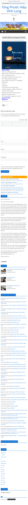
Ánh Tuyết (3, 482)
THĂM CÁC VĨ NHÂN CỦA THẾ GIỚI (9, 192)
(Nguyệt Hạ (3, 452)
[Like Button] (3, 105)
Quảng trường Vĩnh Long (14, 320)
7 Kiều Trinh (3, 457)
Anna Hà (3, 484)
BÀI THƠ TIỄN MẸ (16, 386)
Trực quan (22, 119)
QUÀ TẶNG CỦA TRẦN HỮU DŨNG (16, 420)
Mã (26, 119)
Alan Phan (3, 461)
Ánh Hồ (2, 471)
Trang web (3, 157)
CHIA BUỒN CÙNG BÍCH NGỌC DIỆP (19, 399)
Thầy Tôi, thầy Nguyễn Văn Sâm (9, 182)
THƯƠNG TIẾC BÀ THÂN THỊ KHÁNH (18, 366)
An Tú (2, 467)
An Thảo (3, 465)
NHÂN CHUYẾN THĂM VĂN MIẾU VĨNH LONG (16, 364)
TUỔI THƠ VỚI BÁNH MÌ (18, 426)
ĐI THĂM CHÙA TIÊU (14, 330)
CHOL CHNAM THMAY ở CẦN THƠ (17, 347)
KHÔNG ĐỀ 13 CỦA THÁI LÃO (18, 327)
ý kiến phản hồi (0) (20, 40)
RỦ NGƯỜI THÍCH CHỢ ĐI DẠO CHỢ (17, 316)
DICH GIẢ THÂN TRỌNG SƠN (18, 334)
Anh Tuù (3, 480)
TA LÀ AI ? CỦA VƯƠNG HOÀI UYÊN (10, 179)
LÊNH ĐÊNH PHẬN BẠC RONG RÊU (17, 351)
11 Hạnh (3, 455)
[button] (2, 122)
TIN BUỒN (13, 401)
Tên (2, 141)
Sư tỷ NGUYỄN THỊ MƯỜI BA (8, 185)
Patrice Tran (3, 410)
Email (2, 149)
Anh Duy (3, 469)
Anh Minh (3, 474)
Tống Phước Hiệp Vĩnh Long (14, 9)
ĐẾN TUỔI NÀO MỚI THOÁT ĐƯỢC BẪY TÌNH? (12, 189)
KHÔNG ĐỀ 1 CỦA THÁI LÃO (12, 362)
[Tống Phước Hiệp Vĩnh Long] (2, 31)
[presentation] (2, 122)
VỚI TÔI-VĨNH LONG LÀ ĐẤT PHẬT (19, 318)
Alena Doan (3, 463)
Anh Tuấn (3, 478)
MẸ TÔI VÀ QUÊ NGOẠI (19, 392)
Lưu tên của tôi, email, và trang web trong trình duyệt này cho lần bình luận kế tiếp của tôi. (13, 167)
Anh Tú (2, 476)
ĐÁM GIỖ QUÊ (12, 349)
